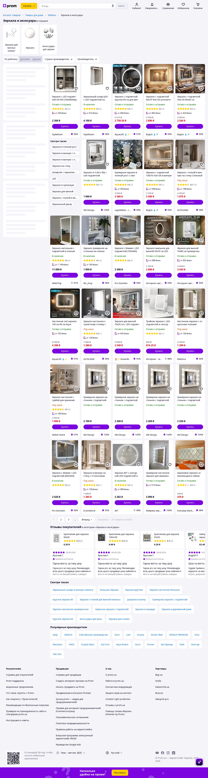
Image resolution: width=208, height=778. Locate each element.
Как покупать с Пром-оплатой (21, 699)
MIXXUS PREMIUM (178, 634)
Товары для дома (34, 15)
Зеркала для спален (119, 618)
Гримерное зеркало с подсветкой (169, 599)
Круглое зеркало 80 (63, 599)
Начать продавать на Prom (70, 686)
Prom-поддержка (15, 680)
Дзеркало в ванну (136, 599)
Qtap (55, 634)
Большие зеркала (109, 589)
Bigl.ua (158, 674)
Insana (140, 634)
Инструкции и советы (17, 720)
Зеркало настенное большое (165, 589)
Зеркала (30, 47)
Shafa (158, 680)
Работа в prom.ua (115, 680)
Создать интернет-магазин (70, 680)
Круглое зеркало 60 (63, 618)
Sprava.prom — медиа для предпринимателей (69, 701)
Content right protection (118, 699)
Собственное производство (93, 634)
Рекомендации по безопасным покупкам (27, 705)
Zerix (117, 634)
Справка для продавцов (68, 674)
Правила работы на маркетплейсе (74, 729)
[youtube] (157, 753)
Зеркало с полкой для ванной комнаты (100, 599)
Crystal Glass (87, 644)
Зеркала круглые (134, 589)
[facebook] (162, 753)
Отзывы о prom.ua (115, 705)
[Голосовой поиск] (112, 6)
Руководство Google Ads (68, 744)
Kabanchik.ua (162, 686)
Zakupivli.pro (162, 699)
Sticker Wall (157, 634)
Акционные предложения (19, 686)
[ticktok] (173, 753)
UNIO (71, 644)
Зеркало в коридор (145, 609)
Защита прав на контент (119, 693)
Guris (138, 644)
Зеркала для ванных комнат (11, 47)
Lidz (128, 634)
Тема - (68, 752)
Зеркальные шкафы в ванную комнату (73, 589)
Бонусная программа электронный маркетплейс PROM (74, 737)
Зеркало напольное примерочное (70, 609)
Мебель (52, 15)
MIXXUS (68, 634)
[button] (65, 126)
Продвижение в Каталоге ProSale (73, 693)
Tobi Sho (57, 654)
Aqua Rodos (122, 644)
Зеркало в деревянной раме (176, 609)
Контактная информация (119, 686)
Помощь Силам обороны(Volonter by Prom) (118, 713)
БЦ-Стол (105, 644)
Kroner (150, 644)
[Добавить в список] (76, 88)
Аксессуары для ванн (91, 618)
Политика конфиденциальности (72, 723)
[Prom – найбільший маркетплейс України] (9, 6)
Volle (182, 644)
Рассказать (120, 772)
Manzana (57, 644)
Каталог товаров (11, 15)
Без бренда (167, 644)
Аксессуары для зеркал (48, 48)
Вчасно (159, 693)
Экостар (195, 644)
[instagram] (168, 753)
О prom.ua (111, 674)
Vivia (197, 634)
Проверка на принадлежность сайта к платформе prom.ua (26, 713)
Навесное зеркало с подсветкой (112, 609)
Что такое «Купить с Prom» (20, 693)
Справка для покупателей (19, 674)
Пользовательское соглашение (72, 717)
